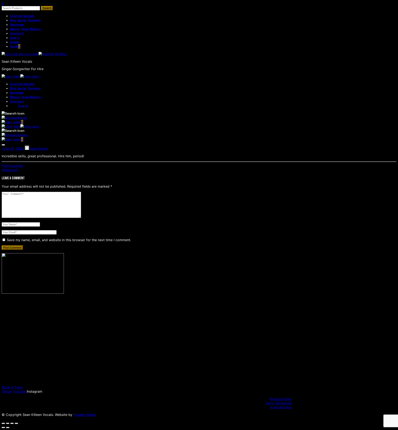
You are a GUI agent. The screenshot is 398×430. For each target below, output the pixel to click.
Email (24, 354)
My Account (28, 54)
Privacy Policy (281, 399)
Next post (9, 170)
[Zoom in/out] (3, 423)
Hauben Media (84, 415)
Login (14, 42)
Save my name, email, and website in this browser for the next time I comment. (69, 240)
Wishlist (60, 54)
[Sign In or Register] (14, 118)
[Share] (12, 423)
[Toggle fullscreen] (7, 423)
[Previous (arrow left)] (3, 427)
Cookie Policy (281, 407)
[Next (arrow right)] (7, 427)
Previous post (12, 166)
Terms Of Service (278, 403)
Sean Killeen (38, 149)
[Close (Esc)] (16, 423)
